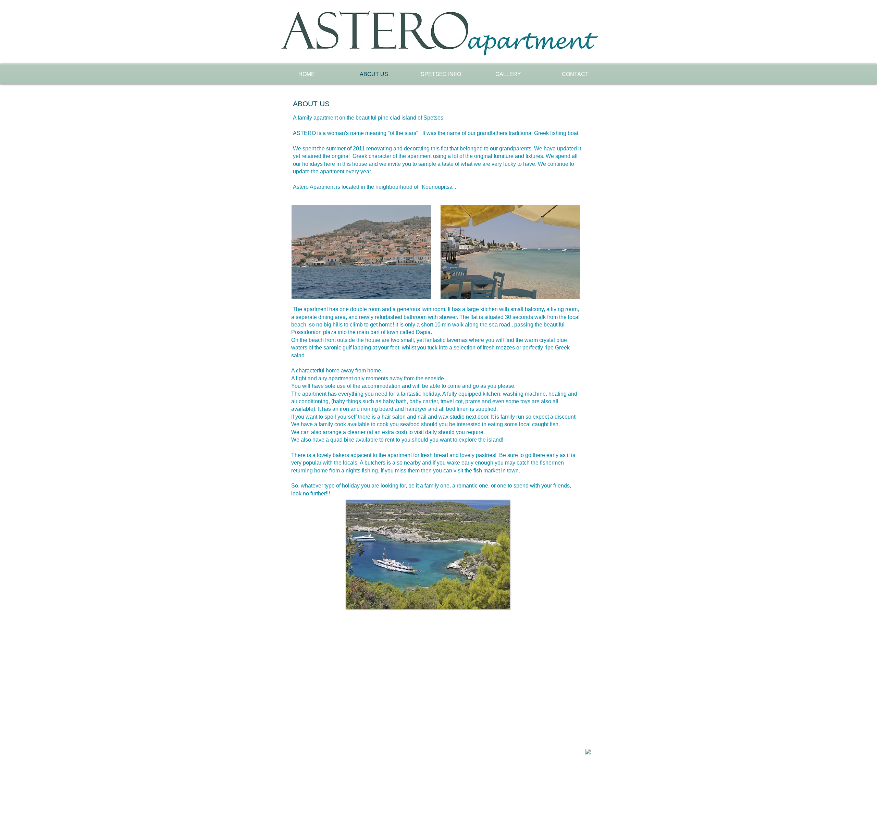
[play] (499, 598)
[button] (428, 554)
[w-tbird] (595, 749)
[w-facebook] (588, 751)
